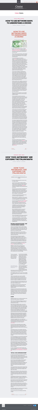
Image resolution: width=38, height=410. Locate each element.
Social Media (22, 18)
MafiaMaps (23, 185)
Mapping (19, 18)
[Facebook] (33, 405)
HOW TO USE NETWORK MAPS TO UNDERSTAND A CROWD (19, 22)
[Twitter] (35, 405)
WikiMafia (25, 200)
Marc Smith (18, 49)
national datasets (19, 348)
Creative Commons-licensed (22, 201)
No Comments (23, 25)
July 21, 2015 (19, 25)
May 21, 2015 (19, 161)
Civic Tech (15, 18)
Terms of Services (30, 405)
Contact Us (25, 405)
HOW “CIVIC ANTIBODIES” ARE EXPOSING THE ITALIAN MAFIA (19, 158)
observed (16, 49)
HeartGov (23, 140)
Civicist (15, 25)
